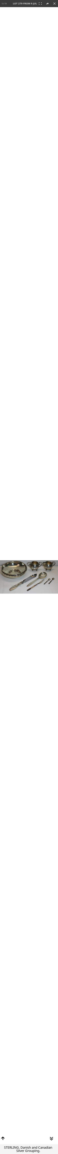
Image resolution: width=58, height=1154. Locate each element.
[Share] (47, 3)
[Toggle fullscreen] (40, 3)
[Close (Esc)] (54, 3)
